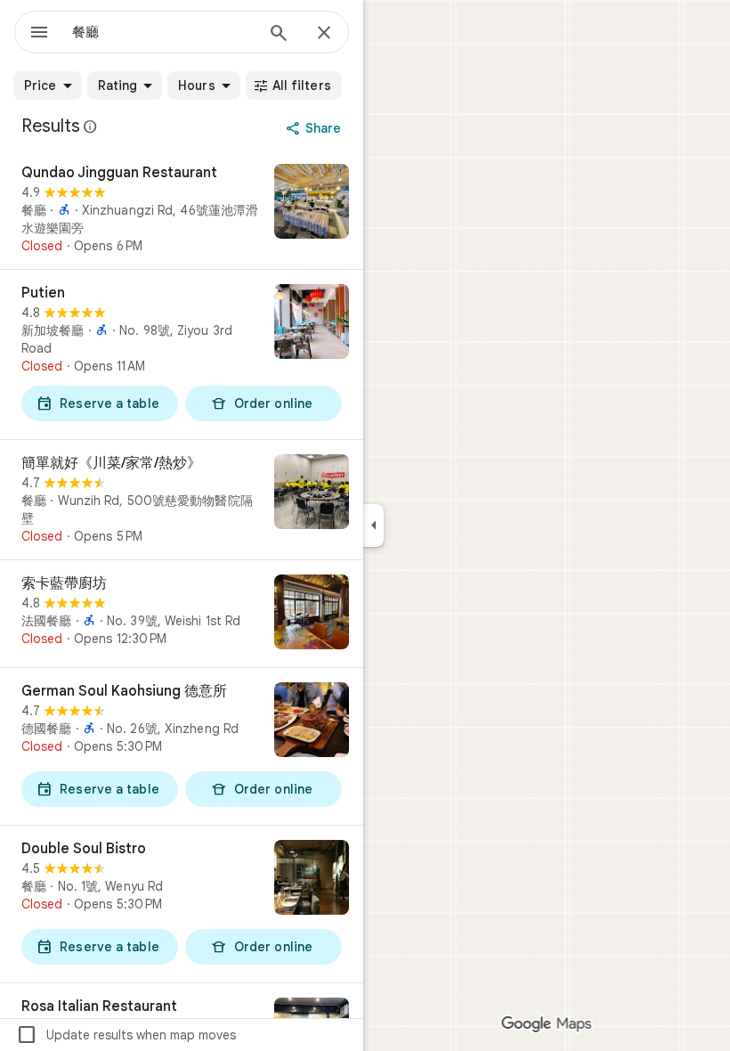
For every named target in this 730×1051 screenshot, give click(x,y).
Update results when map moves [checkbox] (126, 1035)
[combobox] (163, 32)
